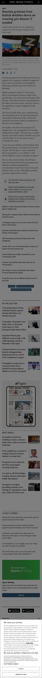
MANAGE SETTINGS (21, 674)
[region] (21, 648)
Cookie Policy (29, 643)
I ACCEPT (21, 669)
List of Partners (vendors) (11, 664)
